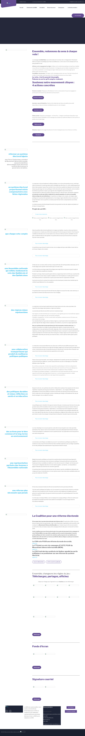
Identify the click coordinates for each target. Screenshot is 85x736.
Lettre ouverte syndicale (53, 562)
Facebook (38, 134)
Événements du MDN (32, 7)
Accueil (21, 7)
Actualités (42, 7)
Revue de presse (51, 7)
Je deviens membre (72, 7)
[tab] (56, 214)
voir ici (34, 543)
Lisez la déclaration (38, 562)
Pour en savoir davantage (41, 243)
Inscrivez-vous (37, 110)
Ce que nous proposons (41, 214)
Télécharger (36, 634)
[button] (71, 707)
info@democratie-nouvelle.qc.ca (77, 1)
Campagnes (61, 7)
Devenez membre (38, 97)
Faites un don (38, 124)
